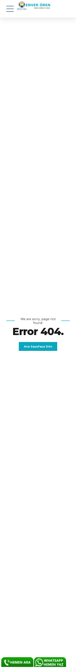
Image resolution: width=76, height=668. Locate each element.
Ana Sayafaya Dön (38, 346)
